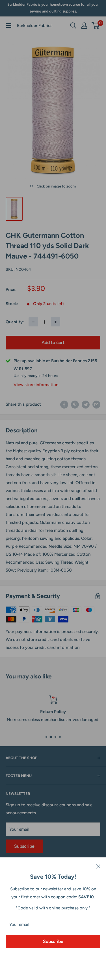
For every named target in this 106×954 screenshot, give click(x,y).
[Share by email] (96, 404)
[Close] (98, 866)
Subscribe (53, 941)
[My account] (84, 25)
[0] (95, 25)
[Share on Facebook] (64, 404)
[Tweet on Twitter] (86, 404)
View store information (36, 384)
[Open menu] (8, 25)
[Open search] (73, 25)
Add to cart (53, 342)
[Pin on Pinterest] (75, 404)
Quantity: (15, 321)
